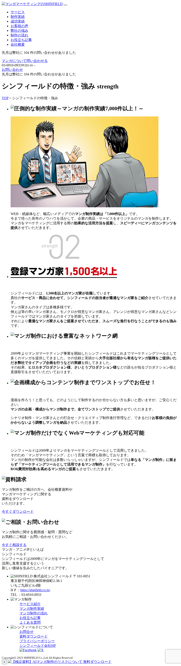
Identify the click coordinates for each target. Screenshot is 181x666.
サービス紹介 (30, 604)
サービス (18, 12)
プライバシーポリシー (37, 641)
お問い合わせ (12, 69)
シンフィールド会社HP (37, 645)
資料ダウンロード (33, 636)
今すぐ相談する (14, 545)
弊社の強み (19, 30)
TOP (5, 98)
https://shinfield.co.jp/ (35, 590)
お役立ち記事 (21, 40)
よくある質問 (30, 622)
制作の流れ (19, 35)
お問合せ (26, 632)
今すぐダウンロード (18, 511)
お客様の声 (19, 26)
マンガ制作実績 (31, 608)
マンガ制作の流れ (33, 613)
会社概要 (18, 44)
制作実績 (18, 17)
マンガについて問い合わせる (25, 61)
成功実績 (18, 21)
